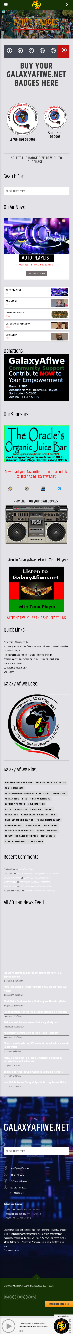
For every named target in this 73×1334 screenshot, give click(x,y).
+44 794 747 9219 (17, 1175)
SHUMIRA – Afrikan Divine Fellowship (39, 891)
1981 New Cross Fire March (19, 782)
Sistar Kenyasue (10, 882)
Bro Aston (11, 301)
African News (60, 793)
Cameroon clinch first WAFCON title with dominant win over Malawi (35, 989)
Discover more (10, 1250)
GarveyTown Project (12, 651)
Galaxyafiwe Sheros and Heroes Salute (35, 882)
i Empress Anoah (15, 312)
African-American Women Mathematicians (27, 793)
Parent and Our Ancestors (19, 830)
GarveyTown (11, 814)
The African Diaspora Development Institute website (37, 873)
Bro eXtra (11, 335)
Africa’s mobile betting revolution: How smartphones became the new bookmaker (33, 1060)
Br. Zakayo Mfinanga (12, 878)
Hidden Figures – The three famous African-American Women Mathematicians (36, 646)
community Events (15, 804)
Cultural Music (36, 804)
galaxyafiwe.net (37, 1128)
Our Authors (50, 825)
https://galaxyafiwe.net (19, 1168)
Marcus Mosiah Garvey (13, 663)
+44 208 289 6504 (31, 1209)
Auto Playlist (13, 290)
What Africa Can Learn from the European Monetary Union (35, 1002)
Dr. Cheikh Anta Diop (16, 809)
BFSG (24, 799)
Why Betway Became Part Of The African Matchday (31, 1033)
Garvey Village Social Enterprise (39, 814)
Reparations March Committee (21, 836)
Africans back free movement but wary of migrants (32, 1023)
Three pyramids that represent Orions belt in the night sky (28, 655)
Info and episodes (36, 273)
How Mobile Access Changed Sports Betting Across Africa (35, 1083)
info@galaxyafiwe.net (19, 1181)
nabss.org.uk (33, 825)
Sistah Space (9, 672)
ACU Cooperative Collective (51, 782)
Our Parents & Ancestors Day (15, 668)
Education (36, 809)
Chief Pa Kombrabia (40, 799)
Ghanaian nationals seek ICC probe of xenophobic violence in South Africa (36, 1045)
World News (37, 841)
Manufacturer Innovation (19, 820)
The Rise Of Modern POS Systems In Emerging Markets (33, 1072)
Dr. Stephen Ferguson (18, 324)
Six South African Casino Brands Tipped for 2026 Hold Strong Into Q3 (33, 975)
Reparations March (47, 830)
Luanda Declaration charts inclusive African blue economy (35, 1012)
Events (48, 809)
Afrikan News (12, 799)
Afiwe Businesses (14, 788)
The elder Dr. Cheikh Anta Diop (17, 642)
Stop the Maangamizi (16, 841)
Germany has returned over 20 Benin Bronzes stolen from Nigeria (31, 659)
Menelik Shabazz (14, 825)
